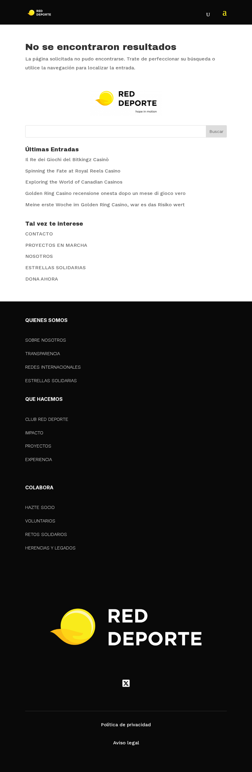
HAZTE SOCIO (40, 507)
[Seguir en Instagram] (139, 683)
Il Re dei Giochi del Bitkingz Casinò (67, 159)
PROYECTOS (38, 446)
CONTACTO (39, 234)
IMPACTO (34, 433)
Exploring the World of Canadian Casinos (73, 182)
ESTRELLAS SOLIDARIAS (55, 267)
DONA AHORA (41, 279)
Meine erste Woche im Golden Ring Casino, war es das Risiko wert (105, 205)
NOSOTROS (39, 256)
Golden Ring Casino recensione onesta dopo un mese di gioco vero (105, 193)
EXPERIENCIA (38, 459)
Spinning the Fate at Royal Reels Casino (72, 171)
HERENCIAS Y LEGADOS (50, 548)
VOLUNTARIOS (40, 521)
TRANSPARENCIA (42, 353)
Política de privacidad (126, 724)
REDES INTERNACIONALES (53, 367)
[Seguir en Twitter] (126, 683)
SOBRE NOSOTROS (45, 340)
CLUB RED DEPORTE (46, 419)
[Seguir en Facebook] (113, 683)
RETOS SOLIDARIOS (46, 534)
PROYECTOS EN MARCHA (56, 245)
